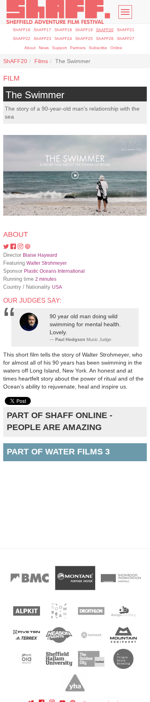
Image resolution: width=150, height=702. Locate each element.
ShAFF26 (105, 38)
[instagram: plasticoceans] (21, 247)
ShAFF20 (105, 30)
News (44, 48)
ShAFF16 (21, 30)
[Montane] (75, 578)
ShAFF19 (84, 30)
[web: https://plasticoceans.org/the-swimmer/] (27, 247)
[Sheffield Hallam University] (59, 659)
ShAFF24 (63, 38)
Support (59, 48)
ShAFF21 (125, 30)
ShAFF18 (63, 30)
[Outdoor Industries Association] (26, 659)
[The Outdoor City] (91, 659)
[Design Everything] (123, 611)
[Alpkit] (26, 611)
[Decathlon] (91, 611)
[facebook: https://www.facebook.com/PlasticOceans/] (14, 247)
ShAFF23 (42, 38)
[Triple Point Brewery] (123, 659)
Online (116, 48)
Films (41, 61)
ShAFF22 (21, 38)
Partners (78, 48)
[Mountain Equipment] (123, 635)
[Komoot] (91, 635)
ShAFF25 (84, 38)
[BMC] (30, 578)
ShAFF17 (42, 30)
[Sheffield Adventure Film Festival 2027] (58, 12)
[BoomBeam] (59, 611)
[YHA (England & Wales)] (75, 683)
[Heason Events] (59, 635)
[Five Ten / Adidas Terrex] (26, 635)
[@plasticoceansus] (6, 247)
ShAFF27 (125, 38)
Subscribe (98, 48)
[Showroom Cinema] (121, 578)
